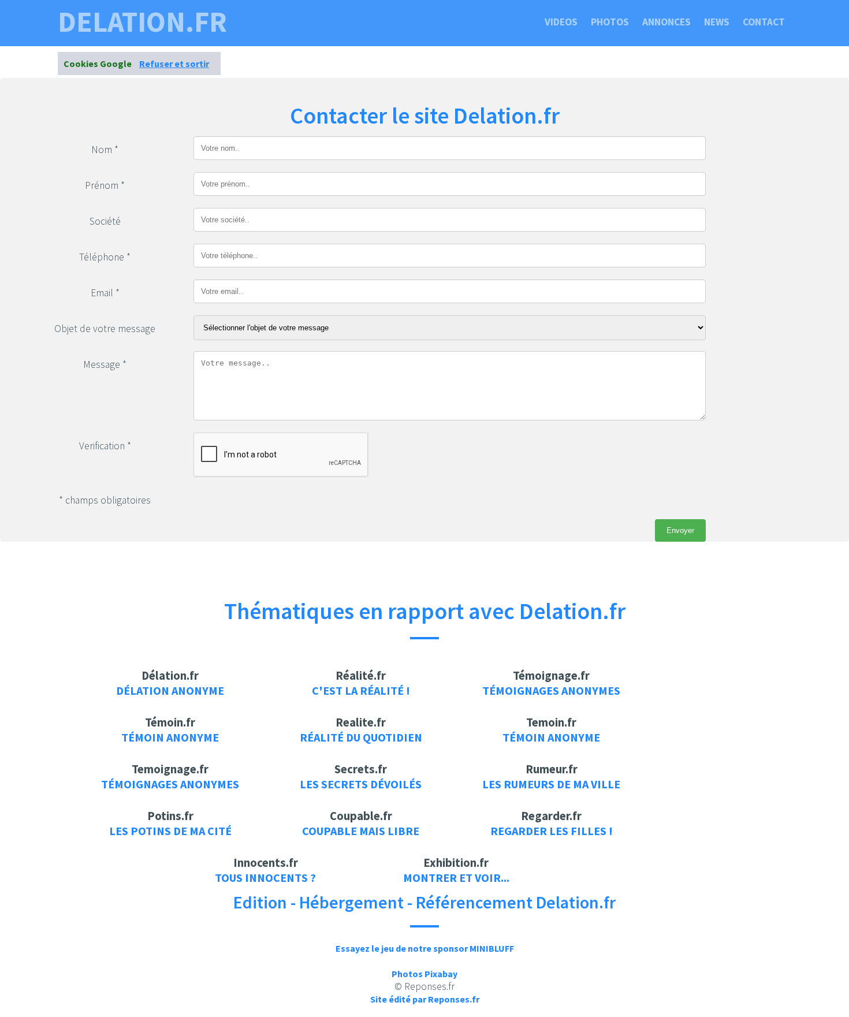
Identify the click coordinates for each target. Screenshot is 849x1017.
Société (105, 221)
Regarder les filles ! (551, 831)
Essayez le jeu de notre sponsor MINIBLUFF (425, 948)
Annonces (666, 22)
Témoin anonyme (170, 737)
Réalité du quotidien (361, 737)
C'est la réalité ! (361, 690)
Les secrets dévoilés (361, 784)
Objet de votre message (104, 328)
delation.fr (142, 22)
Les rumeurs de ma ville (551, 784)
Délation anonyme (170, 690)
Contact (764, 22)
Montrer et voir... (456, 877)
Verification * (105, 445)
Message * (104, 364)
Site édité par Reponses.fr (424, 999)
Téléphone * (105, 257)
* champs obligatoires (105, 500)
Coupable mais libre (360, 831)
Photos (610, 22)
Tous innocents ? (265, 877)
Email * (105, 292)
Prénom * (105, 185)
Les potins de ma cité (170, 831)
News (716, 22)
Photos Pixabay (424, 973)
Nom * (104, 149)
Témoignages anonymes (551, 690)
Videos (561, 22)
